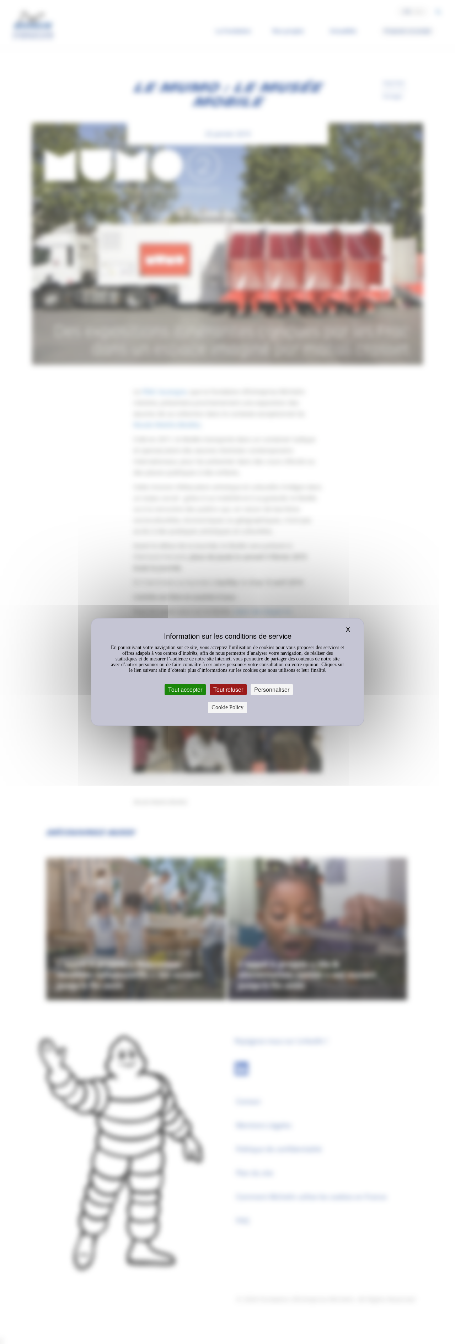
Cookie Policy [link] (227, 707)
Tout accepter (185, 689)
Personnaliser (271, 689)
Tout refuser (228, 689)
